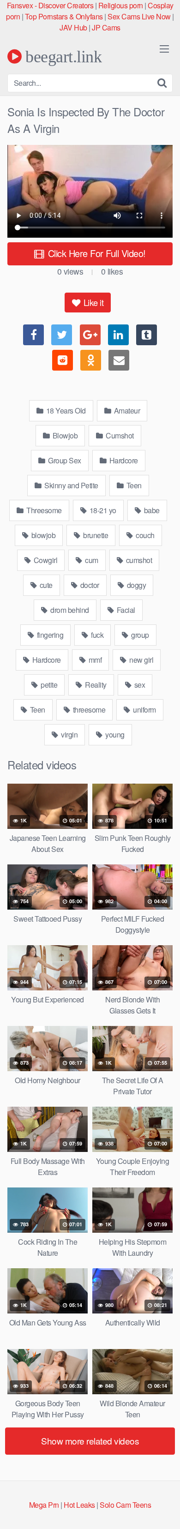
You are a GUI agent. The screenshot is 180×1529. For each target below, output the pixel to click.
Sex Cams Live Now (139, 16)
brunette (95, 535)
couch (144, 535)
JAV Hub (73, 27)
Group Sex (64, 460)
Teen (133, 485)
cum (91, 560)
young (114, 734)
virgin (69, 734)
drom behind (69, 610)
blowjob (42, 535)
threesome (88, 709)
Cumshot (119, 435)
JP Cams (106, 27)
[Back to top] (163, 1509)
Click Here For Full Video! (95, 253)
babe (151, 510)
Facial (125, 610)
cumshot (138, 560)
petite (48, 684)
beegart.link (62, 56)
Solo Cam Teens (125, 1504)
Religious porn (120, 5)
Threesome (43, 510)
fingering (49, 635)
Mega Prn (44, 1504)
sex (138, 684)
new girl (141, 659)
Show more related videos (90, 1440)
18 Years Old (65, 410)
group (139, 635)
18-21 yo (102, 510)
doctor (88, 585)
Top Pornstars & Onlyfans (64, 16)
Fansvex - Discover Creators (50, 5)
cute (45, 585)
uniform (144, 709)
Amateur (126, 410)
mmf (94, 659)
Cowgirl (44, 560)
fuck (97, 635)
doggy (135, 585)
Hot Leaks (79, 1504)
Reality (95, 684)
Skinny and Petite (70, 485)
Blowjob (64, 435)
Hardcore (123, 460)
